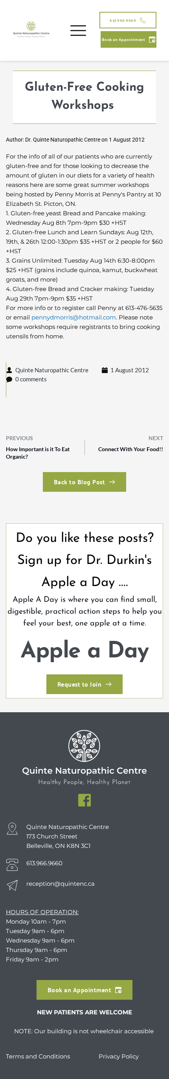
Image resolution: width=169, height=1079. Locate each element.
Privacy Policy (119, 1056)
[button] (78, 30)
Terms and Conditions (39, 1056)
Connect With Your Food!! (130, 449)
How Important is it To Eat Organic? (38, 452)
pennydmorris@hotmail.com (73, 317)
